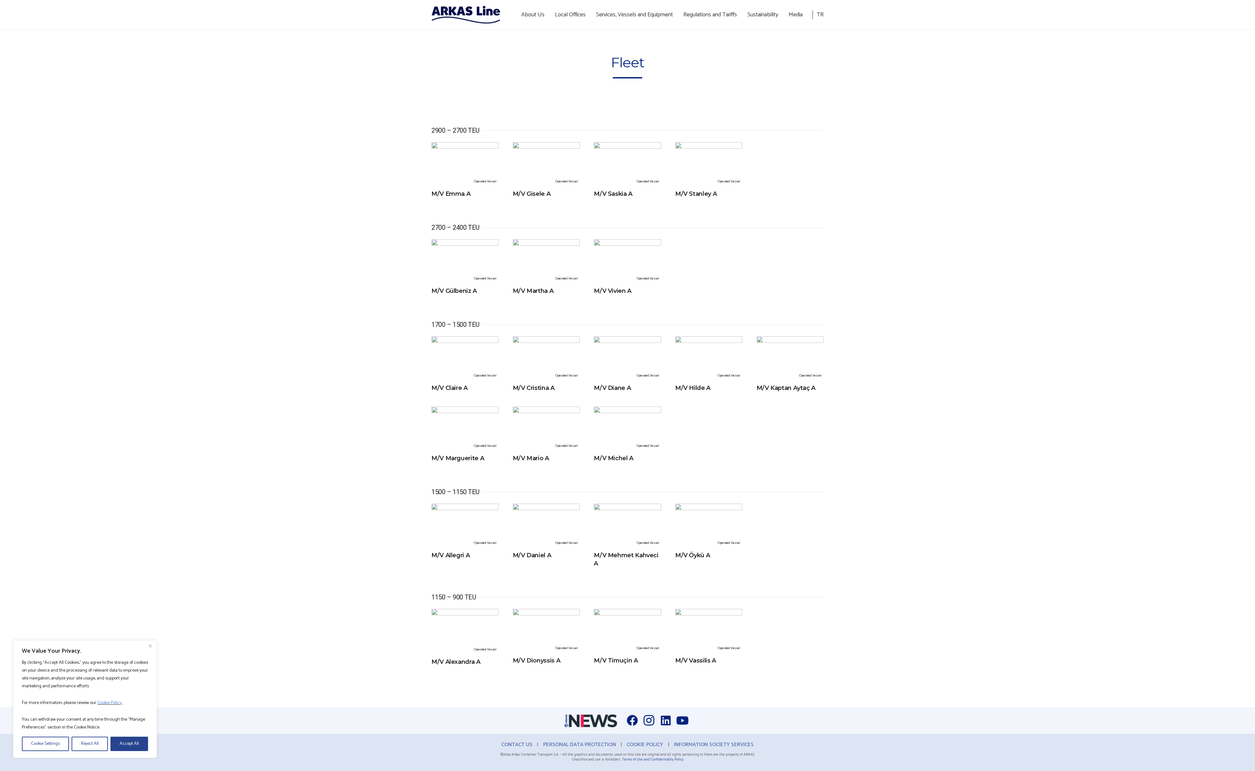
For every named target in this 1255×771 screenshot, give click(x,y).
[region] (85, 699)
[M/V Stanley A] (708, 147)
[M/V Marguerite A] (464, 411)
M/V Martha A (533, 290)
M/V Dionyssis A (537, 660)
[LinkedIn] (665, 720)
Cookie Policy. (109, 703)
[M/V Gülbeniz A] (464, 244)
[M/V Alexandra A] (464, 613)
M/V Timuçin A (616, 660)
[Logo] (465, 15)
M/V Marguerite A (457, 458)
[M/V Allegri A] (464, 508)
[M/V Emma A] (464, 147)
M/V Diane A (612, 388)
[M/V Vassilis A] (708, 613)
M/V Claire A (449, 388)
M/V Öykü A (692, 555)
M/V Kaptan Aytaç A (786, 388)
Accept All (129, 743)
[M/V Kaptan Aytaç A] (790, 341)
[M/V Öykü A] (708, 508)
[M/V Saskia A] (627, 147)
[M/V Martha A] (546, 244)
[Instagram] (649, 720)
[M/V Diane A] (627, 341)
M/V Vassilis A (695, 660)
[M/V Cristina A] (546, 341)
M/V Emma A (450, 193)
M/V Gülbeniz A (454, 290)
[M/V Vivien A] (627, 244)
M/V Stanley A (696, 193)
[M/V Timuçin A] (627, 613)
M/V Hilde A (693, 388)
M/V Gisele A (532, 193)
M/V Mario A (531, 458)
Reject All (90, 743)
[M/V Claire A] (464, 341)
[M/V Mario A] (546, 411)
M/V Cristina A (534, 388)
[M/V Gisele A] (546, 147)
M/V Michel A (613, 458)
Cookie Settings (45, 743)
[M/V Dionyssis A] (546, 613)
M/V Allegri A (450, 555)
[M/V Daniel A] (546, 508)
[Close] (150, 646)
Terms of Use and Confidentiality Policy (652, 760)
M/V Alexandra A (455, 661)
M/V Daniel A (532, 555)
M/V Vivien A (612, 290)
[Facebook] (632, 720)
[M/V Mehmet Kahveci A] (627, 508)
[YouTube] (682, 720)
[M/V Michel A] (627, 411)
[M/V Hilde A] (708, 341)
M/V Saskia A (613, 193)
